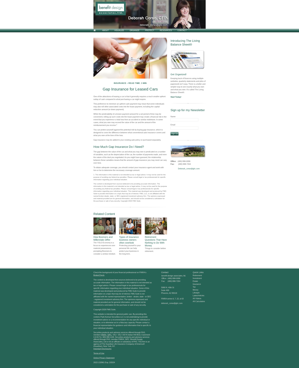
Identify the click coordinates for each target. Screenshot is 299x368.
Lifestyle (196, 293)
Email (173, 125)
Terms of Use (98, 353)
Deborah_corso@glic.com (189, 169)
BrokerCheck (98, 275)
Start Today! (176, 97)
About (105, 30)
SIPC (109, 335)
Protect (149, 30)
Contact (182, 30)
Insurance (197, 284)
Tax (194, 287)
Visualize (119, 30)
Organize (134, 30)
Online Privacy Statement (103, 358)
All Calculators (199, 301)
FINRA (103, 335)
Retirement (197, 275)
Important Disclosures (102, 349)
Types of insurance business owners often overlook (129, 240)
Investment (197, 278)
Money (195, 290)
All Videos (197, 298)
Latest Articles (198, 296)
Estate (195, 281)
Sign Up (174, 134)
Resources (166, 30)
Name (173, 117)
